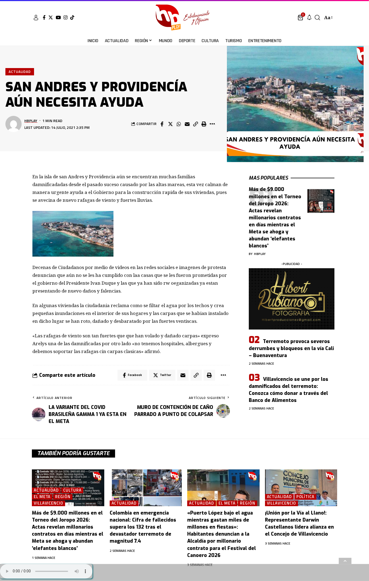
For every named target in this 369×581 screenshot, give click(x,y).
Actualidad (20, 71)
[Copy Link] (195, 124)
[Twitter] (50, 17)
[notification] (309, 18)
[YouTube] (58, 17)
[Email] (187, 124)
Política (305, 497)
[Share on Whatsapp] (179, 124)
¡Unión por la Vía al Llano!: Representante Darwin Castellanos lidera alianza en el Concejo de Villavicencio (299, 523)
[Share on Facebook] (162, 124)
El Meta (42, 497)
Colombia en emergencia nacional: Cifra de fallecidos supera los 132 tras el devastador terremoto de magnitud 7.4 (143, 527)
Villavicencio (48, 503)
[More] (212, 124)
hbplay (30, 120)
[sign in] (36, 17)
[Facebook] (44, 17)
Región (62, 497)
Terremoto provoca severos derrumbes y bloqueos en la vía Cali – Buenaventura (291, 348)
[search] (317, 17)
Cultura (72, 490)
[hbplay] (184, 17)
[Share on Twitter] (170, 124)
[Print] (204, 124)
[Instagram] (65, 17)
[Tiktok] (72, 17)
